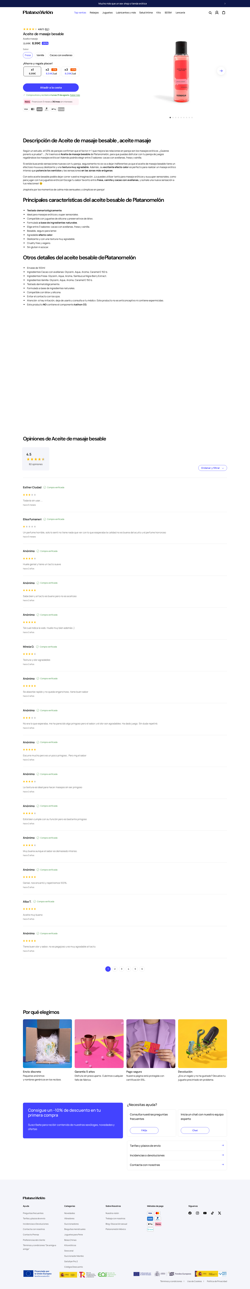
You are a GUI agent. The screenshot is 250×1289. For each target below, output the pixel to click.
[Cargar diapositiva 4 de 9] (178, 117)
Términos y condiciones (171, 1281)
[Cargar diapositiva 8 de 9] (189, 117)
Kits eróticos (70, 1245)
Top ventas (80, 12)
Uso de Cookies (194, 1281)
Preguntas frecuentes (33, 1213)
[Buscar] (210, 12)
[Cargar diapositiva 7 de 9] (186, 117)
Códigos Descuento (73, 1266)
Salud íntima (146, 12)
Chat (195, 1130)
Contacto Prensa (31, 1234)
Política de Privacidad (217, 1281)
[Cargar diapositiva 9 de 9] (192, 117)
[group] (35, 456)
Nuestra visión (112, 1213)
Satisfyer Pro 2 (71, 1261)
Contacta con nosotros (34, 1229)
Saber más (75, 95)
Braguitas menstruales (74, 1229)
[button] (80, 12)
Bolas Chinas (70, 1240)
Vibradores (69, 1218)
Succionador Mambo (74, 1256)
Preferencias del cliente (34, 1240)
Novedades (69, 1213)
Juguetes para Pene (73, 1234)
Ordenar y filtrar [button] (210, 467)
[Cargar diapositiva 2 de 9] (173, 117)
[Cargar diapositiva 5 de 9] (181, 117)
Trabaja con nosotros (115, 1218)
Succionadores (71, 1223)
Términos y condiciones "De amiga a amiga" (39, 1247)
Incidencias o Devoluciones (35, 1223)
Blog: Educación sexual (116, 1223)
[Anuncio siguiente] (225, 4)
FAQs (144, 1130)
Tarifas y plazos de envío (34, 1218)
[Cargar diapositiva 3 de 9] (175, 117)
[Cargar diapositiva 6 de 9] (184, 117)
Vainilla (40, 55)
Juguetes (107, 12)
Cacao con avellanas (61, 55)
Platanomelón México (116, 1229)
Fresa (28, 55)
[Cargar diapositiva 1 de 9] (170, 117)
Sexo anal (68, 1250)
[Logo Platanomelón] (34, 1200)
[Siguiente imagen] (221, 71)
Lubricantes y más (126, 12)
